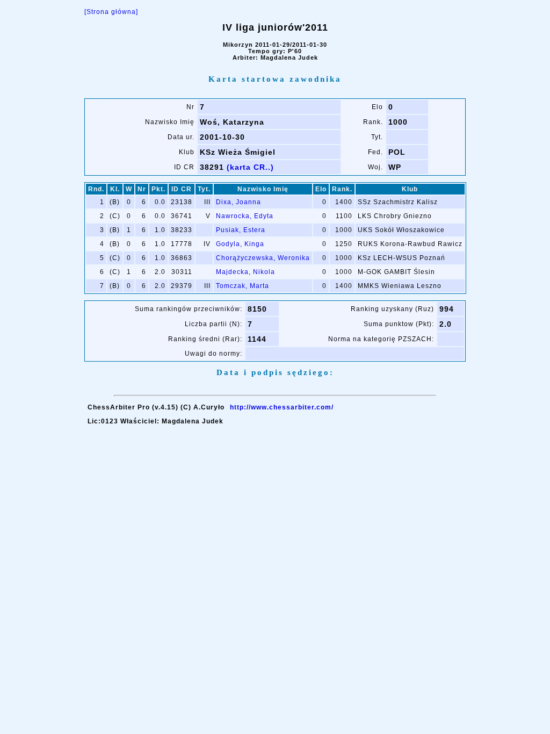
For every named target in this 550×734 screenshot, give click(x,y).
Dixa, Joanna (238, 202)
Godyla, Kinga (240, 244)
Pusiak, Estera (240, 230)
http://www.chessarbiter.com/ (282, 407)
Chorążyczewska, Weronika (263, 258)
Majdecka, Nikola (245, 272)
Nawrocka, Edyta (244, 216)
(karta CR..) (250, 167)
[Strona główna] (111, 12)
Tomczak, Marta (242, 286)
